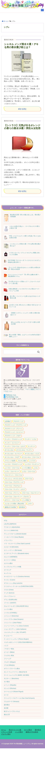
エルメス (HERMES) (10, 557)
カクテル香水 (8, 563)
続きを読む (22, 109)
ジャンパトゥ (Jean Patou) (12, 622)
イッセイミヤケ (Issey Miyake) (14, 537)
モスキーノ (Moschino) (11, 678)
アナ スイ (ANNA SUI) (11, 530)
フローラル (28, 479)
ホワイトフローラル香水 (12, 668)
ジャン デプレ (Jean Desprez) (13, 619)
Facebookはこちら (12, 397)
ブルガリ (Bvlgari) (10, 662)
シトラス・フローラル (12, 468)
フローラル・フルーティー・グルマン (17, 496)
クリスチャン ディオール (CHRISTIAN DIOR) (18, 586)
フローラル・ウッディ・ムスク (15, 489)
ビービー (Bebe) (9, 652)
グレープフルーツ (9, 596)
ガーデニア (7, 570)
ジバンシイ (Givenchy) (11, 616)
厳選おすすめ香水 (10, 507)
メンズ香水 (25, 500)
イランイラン (8, 540)
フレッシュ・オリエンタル (13, 479)
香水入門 (7, 714)
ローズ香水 (28, 730)
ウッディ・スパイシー (12, 443)
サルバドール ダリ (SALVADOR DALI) (16, 606)
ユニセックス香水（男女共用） (15, 504)
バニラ (6, 645)
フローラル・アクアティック (14, 482)
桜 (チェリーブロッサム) (12, 711)
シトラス (32, 461)
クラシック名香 (10, 461)
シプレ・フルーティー (12, 471)
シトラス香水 (26, 468)
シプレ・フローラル (28, 471)
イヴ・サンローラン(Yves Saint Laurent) (17, 543)
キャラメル (7, 573)
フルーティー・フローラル (13, 475)
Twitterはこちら (11, 395)
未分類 (6, 708)
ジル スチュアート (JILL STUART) (15, 632)
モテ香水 (7, 682)
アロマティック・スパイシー (14, 432)
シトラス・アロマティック (13, 464)
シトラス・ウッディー (32, 464)
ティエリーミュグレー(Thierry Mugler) (16, 639)
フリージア (7, 659)
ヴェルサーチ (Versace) (11, 701)
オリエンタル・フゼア (12, 457)
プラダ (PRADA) (9, 665)
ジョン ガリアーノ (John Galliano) (15, 629)
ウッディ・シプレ (30, 439)
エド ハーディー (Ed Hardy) (13, 550)
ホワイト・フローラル (12, 500)
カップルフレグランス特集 (12, 567)
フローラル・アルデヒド (13, 486)
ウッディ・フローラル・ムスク (15, 446)
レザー (30, 504)
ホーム (3, 730)
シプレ (36, 468)
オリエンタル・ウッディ (24, 450)
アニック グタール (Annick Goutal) (15, 534)
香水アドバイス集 (15, 730)
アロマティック (18, 421)
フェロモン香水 (9, 655)
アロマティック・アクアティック (15, 425)
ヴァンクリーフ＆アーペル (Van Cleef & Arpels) (19, 698)
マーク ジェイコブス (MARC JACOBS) (16, 675)
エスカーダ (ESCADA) (11, 547)
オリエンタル (9, 450)
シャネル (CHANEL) (10, 613)
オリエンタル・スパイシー (13, 453)
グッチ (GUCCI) (9, 593)
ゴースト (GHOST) (10, 603)
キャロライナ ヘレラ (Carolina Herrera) (17, 576)
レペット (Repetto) (10, 685)
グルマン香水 (22, 461)
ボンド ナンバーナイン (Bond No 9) (15, 672)
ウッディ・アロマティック (13, 439)
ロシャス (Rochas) (10, 688)
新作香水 (22, 507)
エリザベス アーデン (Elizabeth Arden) (16, 553)
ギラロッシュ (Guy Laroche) (13, 583)
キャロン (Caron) (9, 580)
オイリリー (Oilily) (10, 560)
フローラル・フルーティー (30, 493)
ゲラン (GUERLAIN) (10, 599)
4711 (5, 520)
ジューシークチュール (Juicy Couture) (16, 626)
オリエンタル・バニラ (32, 453)
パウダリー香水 (9, 649)
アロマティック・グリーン (13, 428)
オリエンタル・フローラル (30, 457)
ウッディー (31, 446)
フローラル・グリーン (12, 493)
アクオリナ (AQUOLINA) (12, 527)
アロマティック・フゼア (13, 436)
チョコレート (8, 636)
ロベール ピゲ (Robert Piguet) (13, 691)
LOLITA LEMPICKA (10, 524)
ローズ (6, 695)
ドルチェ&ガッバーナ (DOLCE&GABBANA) (18, 642)
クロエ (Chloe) (9, 590)
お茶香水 (8, 421)
